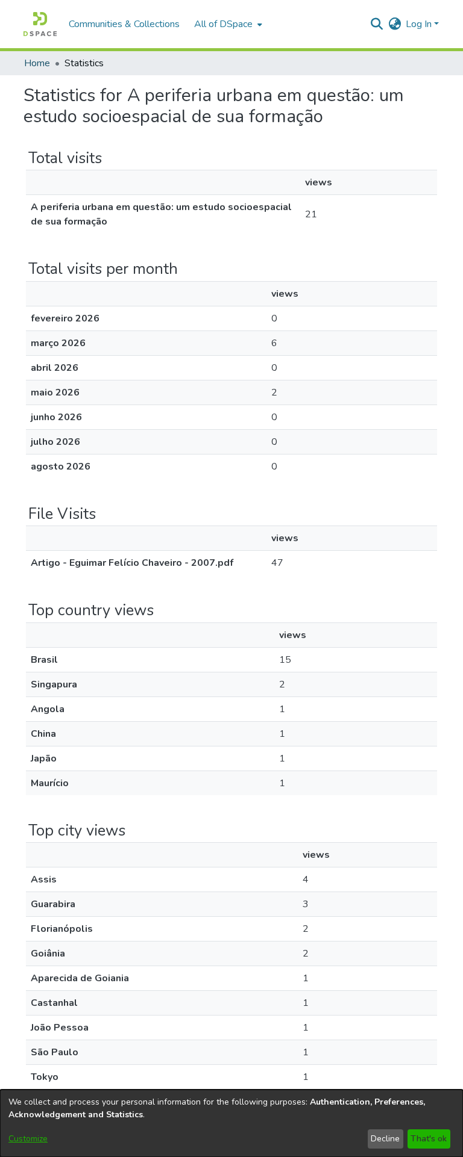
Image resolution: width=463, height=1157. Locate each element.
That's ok (429, 1138)
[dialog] (231, 1123)
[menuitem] (227, 24)
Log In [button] (420, 24)
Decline (385, 1138)
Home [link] (37, 63)
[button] (40, 24)
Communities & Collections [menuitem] (124, 24)
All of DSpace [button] (223, 24)
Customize (28, 1138)
